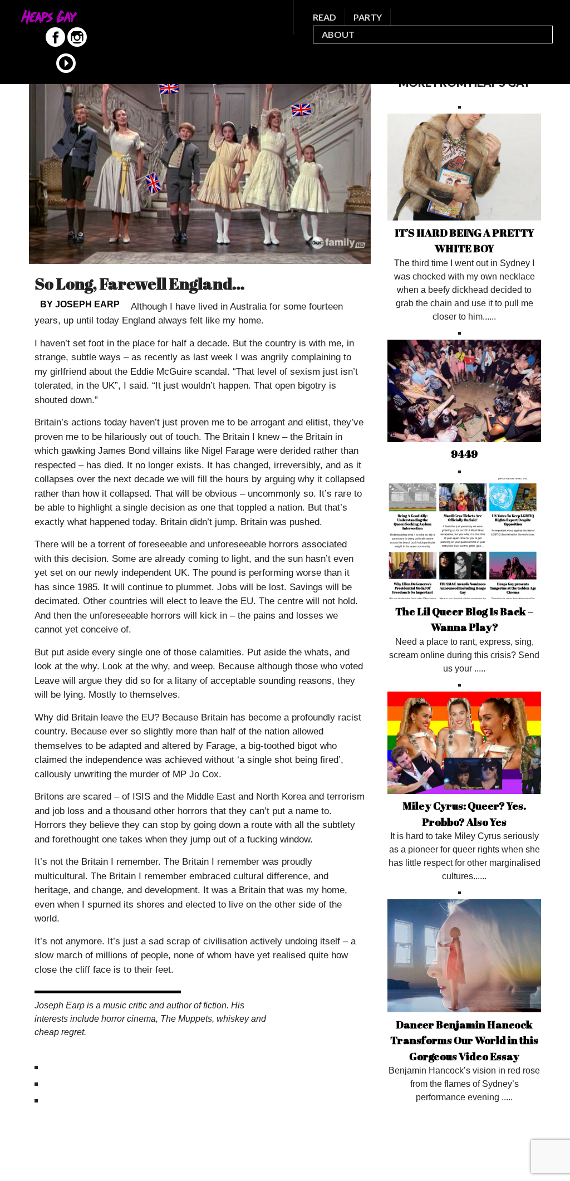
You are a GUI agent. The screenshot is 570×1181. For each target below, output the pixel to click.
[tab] (200, 1067)
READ (324, 17)
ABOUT (338, 34)
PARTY (367, 17)
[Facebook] (55, 44)
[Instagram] (77, 44)
